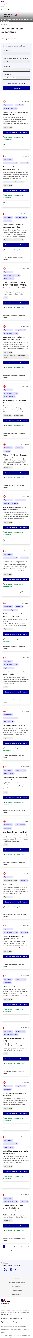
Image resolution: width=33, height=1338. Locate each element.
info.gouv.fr (4, 1318)
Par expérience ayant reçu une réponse (15, 58)
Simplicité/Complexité (10, 108)
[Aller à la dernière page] (22, 1251)
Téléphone (7, 451)
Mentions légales (5, 1329)
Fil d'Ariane (4, 24)
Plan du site (4, 1326)
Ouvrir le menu (30, 2)
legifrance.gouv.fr (6, 1322)
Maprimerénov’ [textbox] (9, 78)
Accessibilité (19, 105)
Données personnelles (16, 1329)
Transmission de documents (12, 275)
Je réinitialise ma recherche (16, 83)
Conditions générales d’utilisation (16, 1282)
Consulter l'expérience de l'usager (16, 132)
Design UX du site (20, 330)
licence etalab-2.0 (5, 1337)
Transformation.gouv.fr (16, 1290)
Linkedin (11, 1269)
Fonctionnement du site (11, 163)
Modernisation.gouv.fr (16, 1286)
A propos (16, 1278)
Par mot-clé (6, 50)
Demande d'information (11, 503)
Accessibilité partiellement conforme (17, 1326)
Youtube (16, 1269)
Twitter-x (5, 1269)
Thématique (7, 75)
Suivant (18, 1251)
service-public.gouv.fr (15, 1318)
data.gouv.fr (16, 1322)
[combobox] (9, 78)
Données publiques (16, 1294)
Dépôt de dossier (9, 279)
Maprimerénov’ (8, 105)
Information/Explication (11, 610)
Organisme (6, 66)
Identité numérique (21, 217)
